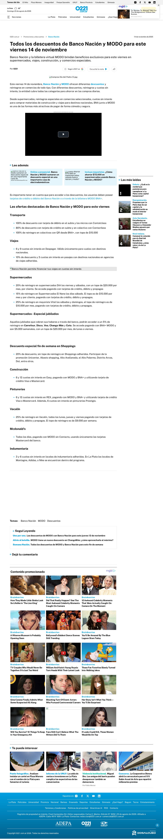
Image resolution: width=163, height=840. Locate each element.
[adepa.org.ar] (63, 824)
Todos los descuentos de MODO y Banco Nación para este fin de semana (58, 544)
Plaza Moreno (36, 2)
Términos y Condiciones (55, 808)
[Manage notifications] (157, 825)
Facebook (82, 796)
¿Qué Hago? (113, 17)
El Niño (25, 2)
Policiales (62, 17)
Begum (128, 802)
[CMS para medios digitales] (144, 833)
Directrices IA (96, 808)
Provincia (45, 802)
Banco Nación (51, 84)
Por (14, 69)
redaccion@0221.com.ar (90, 816)
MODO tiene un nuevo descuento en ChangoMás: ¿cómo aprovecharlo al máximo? (63, 540)
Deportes (84, 802)
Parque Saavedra (63, 2)
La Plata (51, 17)
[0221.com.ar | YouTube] (149, 2)
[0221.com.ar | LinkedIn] (154, 2)
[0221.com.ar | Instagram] (135, 2)
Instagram (76, 796)
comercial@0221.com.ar (113, 816)
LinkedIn (99, 796)
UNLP (75, 2)
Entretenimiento (147, 802)
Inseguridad (49, 2)
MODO (65, 84)
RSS (106, 808)
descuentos (97, 84)
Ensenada (73, 802)
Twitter (87, 796)
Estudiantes (100, 2)
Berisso (63, 802)
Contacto (114, 808)
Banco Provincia (86, 2)
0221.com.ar (14, 37)
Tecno (135, 802)
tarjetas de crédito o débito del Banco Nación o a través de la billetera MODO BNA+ (56, 198)
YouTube (93, 796)
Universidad (75, 17)
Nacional (55, 802)
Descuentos (53, 520)
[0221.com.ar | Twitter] (144, 2)
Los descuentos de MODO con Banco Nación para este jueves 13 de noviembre (59, 535)
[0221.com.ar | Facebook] (140, 2)
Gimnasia (111, 2)
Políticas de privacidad (78, 808)
